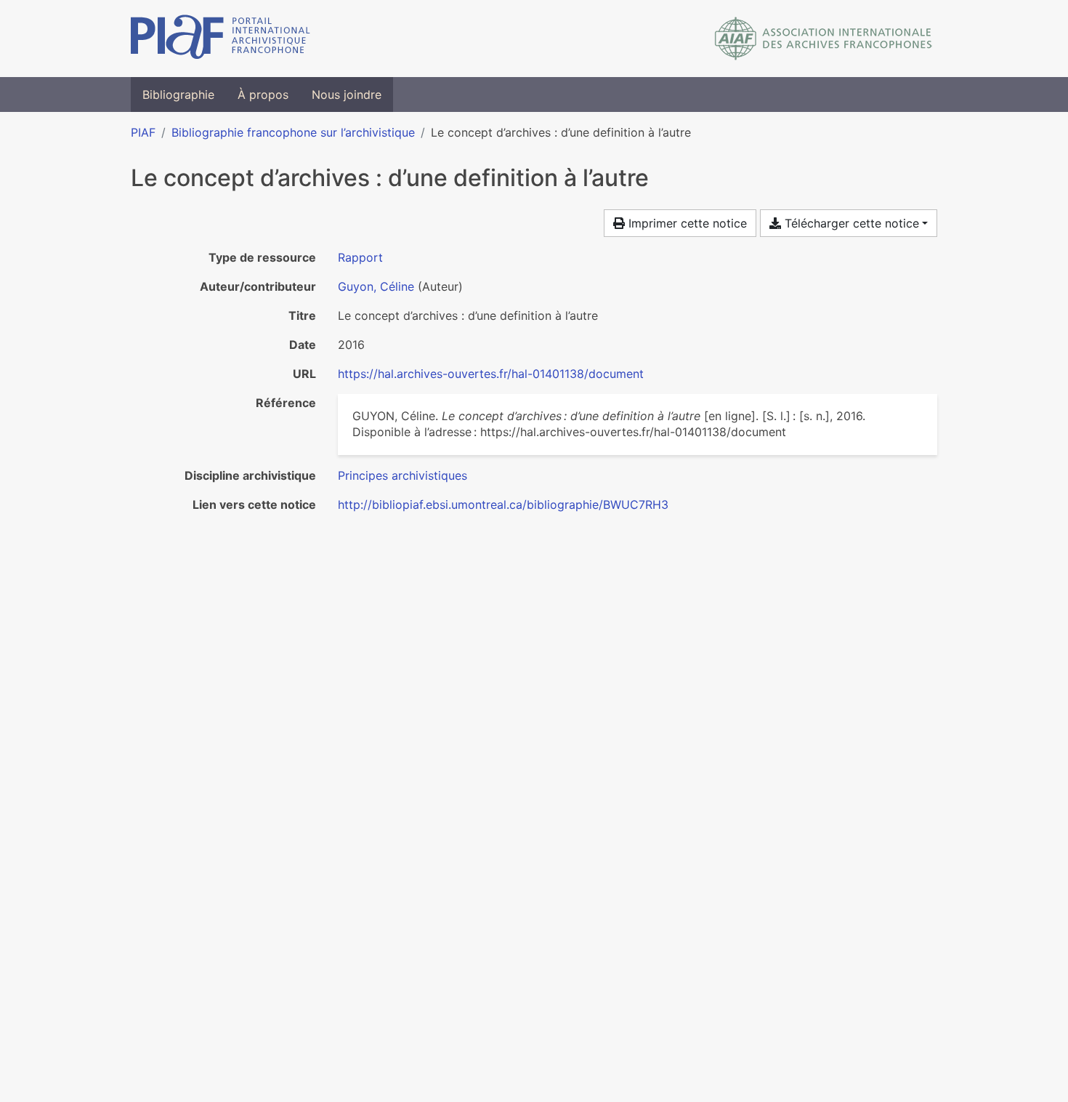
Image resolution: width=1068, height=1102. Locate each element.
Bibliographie (178, 94)
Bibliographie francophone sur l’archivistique (293, 132)
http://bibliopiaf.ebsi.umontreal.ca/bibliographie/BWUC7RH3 (503, 504)
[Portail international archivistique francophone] (220, 39)
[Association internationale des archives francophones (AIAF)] (823, 39)
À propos (263, 94)
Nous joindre (346, 94)
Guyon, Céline (376, 286)
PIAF (143, 132)
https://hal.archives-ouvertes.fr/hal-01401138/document (491, 373)
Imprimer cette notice (686, 223)
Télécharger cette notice (850, 223)
